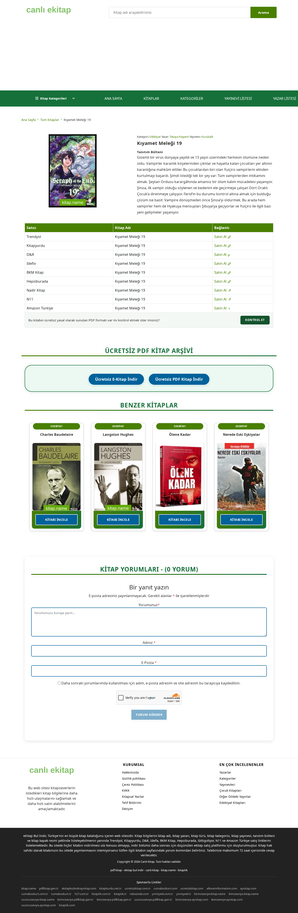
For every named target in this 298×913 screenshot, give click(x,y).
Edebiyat (155, 137)
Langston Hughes (118, 434)
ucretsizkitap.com (191, 888)
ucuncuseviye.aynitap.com (38, 905)
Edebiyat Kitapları (232, 803)
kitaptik (183, 870)
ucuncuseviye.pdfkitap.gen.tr (153, 899)
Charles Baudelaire (56, 434)
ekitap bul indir (134, 870)
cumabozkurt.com (165, 888)
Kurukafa (207, 137)
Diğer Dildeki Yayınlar (235, 796)
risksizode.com (139, 894)
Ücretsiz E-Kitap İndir (116, 379)
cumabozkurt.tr (61, 894)
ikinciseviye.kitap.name (244, 894)
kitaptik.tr (120, 894)
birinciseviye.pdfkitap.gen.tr (75, 899)
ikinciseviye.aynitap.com (227, 899)
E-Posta (147, 662)
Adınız (148, 642)
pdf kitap (116, 870)
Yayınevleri (227, 784)
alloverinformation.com (222, 888)
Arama (263, 12)
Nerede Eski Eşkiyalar (241, 434)
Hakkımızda (130, 772)
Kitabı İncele (56, 520)
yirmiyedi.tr (183, 894)
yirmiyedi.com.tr (162, 894)
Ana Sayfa (113, 98)
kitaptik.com (67, 905)
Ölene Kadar (180, 434)
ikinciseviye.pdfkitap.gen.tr (114, 899)
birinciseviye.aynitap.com (191, 899)
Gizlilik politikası (134, 778)
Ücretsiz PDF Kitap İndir (179, 379)
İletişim (127, 809)
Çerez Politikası (133, 784)
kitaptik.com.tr (101, 894)
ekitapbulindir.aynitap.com (79, 888)
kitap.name (168, 870)
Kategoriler (191, 98)
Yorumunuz (148, 604)
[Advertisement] (149, 57)
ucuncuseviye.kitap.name (37, 899)
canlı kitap (152, 870)
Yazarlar (225, 772)
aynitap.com (248, 888)
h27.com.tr (82, 894)
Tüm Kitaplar (49, 120)
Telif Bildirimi (131, 803)
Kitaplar (151, 98)
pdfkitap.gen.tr (48, 888)
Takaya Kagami (179, 137)
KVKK (126, 790)
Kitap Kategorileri (53, 98)
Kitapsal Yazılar (133, 796)
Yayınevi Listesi (238, 98)
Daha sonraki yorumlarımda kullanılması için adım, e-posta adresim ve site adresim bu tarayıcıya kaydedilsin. (150, 683)
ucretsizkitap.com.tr (138, 888)
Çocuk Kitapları (230, 790)
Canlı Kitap (147, 862)
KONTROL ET (255, 320)
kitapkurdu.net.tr (110, 888)
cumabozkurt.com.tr (34, 894)
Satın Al (220, 236)
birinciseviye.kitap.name (209, 894)
